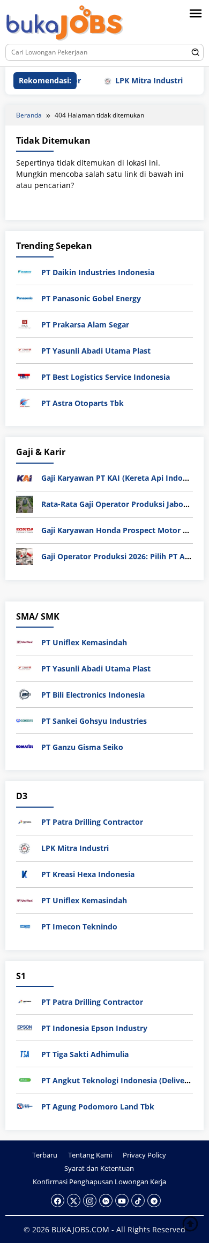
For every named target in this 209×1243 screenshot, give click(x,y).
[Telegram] (154, 1200)
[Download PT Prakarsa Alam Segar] (24, 323)
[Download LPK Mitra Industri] (24, 847)
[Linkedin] (106, 1200)
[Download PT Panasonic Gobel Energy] (24, 297)
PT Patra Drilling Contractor (92, 822)
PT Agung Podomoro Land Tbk (97, 1106)
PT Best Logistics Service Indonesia (105, 377)
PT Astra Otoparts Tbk (82, 403)
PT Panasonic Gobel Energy (91, 298)
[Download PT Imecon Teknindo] (24, 926)
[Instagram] (89, 1200)
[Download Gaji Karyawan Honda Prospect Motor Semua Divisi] (24, 529)
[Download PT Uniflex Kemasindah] (24, 641)
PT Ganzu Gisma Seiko (82, 747)
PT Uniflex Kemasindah (84, 642)
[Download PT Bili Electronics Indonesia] (24, 694)
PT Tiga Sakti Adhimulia (85, 1054)
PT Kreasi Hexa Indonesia (88, 874)
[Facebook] (57, 1200)
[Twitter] (73, 1200)
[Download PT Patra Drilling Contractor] (24, 821)
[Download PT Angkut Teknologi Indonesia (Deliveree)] (24, 1079)
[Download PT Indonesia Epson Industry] (24, 1027)
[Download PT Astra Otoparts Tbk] (24, 402)
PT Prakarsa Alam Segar (85, 324)
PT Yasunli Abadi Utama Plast (96, 351)
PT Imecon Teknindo (79, 926)
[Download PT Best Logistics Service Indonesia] (24, 376)
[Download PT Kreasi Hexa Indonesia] (24, 874)
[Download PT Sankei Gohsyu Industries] (24, 720)
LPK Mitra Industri (137, 80)
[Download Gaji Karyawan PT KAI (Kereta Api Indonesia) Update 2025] (24, 477)
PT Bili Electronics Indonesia (93, 695)
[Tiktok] (138, 1200)
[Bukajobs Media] (64, 24)
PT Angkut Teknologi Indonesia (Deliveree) (120, 1080)
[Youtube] (122, 1200)
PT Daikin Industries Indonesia (97, 272)
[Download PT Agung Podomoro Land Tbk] (24, 1105)
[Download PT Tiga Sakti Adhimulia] (24, 1053)
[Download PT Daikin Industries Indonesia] (24, 271)
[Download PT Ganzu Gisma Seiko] (24, 746)
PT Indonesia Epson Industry (94, 1028)
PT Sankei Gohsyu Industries (94, 721)
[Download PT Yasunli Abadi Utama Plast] (24, 350)
